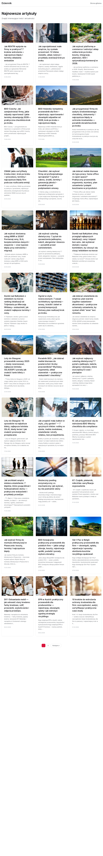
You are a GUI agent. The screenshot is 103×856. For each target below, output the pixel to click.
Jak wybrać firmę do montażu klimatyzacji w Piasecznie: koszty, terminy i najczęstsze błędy (15, 545)
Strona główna (95, 3)
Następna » (56, 645)
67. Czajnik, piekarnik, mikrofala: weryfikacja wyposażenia (83, 483)
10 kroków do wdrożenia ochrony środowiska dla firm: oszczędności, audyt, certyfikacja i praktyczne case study (85, 605)
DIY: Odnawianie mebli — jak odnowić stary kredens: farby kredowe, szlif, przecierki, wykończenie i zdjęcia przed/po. (17, 605)
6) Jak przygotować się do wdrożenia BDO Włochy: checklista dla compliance (85, 424)
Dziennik (7, 3)
